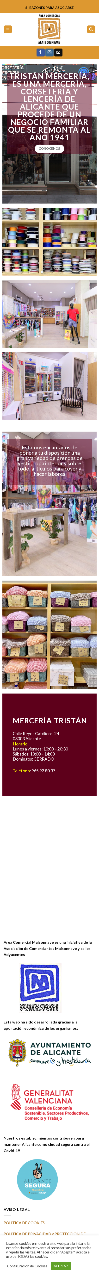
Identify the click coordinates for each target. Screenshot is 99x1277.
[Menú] (8, 29)
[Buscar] (91, 29)
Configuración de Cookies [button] (27, 1266)
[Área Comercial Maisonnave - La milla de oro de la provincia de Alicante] (49, 29)
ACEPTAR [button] (61, 1266)
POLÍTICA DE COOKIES (24, 1222)
